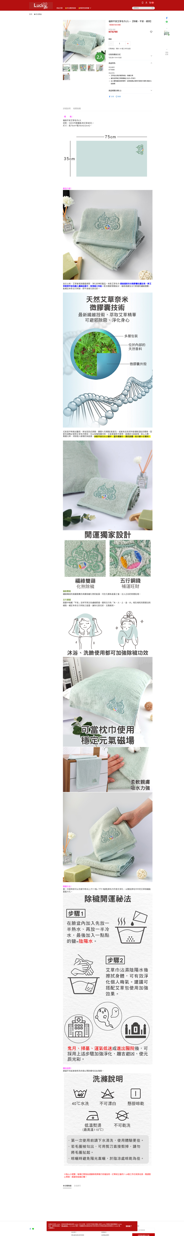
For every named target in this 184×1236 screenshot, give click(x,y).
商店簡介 (73, 1232)
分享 (112, 96)
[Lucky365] (41, 5)
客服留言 (103, 1232)
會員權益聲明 (105, 1235)
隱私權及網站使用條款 (77, 1235)
